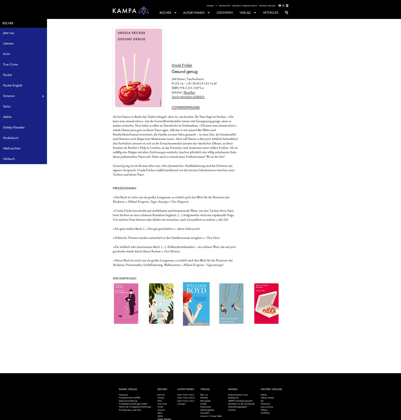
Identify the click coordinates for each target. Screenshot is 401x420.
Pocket (7, 75)
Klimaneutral (205, 406)
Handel (210, 5)
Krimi (6, 54)
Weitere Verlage (267, 5)
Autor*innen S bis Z (185, 400)
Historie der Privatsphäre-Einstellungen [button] (135, 406)
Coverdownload (186, 107)
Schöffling (265, 412)
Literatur (8, 43)
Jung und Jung (267, 406)
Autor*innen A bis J (185, 394)
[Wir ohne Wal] (233, 303)
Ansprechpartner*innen (238, 394)
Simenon (161, 409)
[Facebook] (279, 6)
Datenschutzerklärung (128, 400)
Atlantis (264, 394)
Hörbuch (9, 159)
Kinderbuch (10, 138)
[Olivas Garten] (163, 303)
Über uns (204, 394)
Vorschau (232, 409)
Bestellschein (233, 397)
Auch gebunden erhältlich (188, 96)
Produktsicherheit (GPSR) (129, 397)
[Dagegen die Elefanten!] (128, 303)
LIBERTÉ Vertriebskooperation (240, 400)
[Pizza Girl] (268, 303)
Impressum (123, 394)
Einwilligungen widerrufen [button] (130, 409)
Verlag (245, 12)
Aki (262, 400)
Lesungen (225, 12)
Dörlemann (265, 403)
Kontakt (203, 403)
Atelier (7, 117)
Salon (7, 106)
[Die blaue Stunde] (198, 304)
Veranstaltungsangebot (237, 406)
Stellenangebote (207, 409)
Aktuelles (270, 12)
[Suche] (285, 13)
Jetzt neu (8, 33)
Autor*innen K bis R (185, 397)
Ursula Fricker (182, 64)
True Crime (10, 64)
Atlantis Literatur (267, 397)
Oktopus (264, 409)
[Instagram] (283, 6)
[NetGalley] (286, 5)
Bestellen (189, 92)
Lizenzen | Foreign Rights (244, 5)
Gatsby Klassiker (14, 127)
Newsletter (224, 5)
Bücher (165, 12)
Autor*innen (194, 12)
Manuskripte (205, 400)
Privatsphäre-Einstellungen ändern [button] (133, 403)
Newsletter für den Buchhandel (241, 403)
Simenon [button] (9, 96)
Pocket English (12, 85)
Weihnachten (12, 148)
